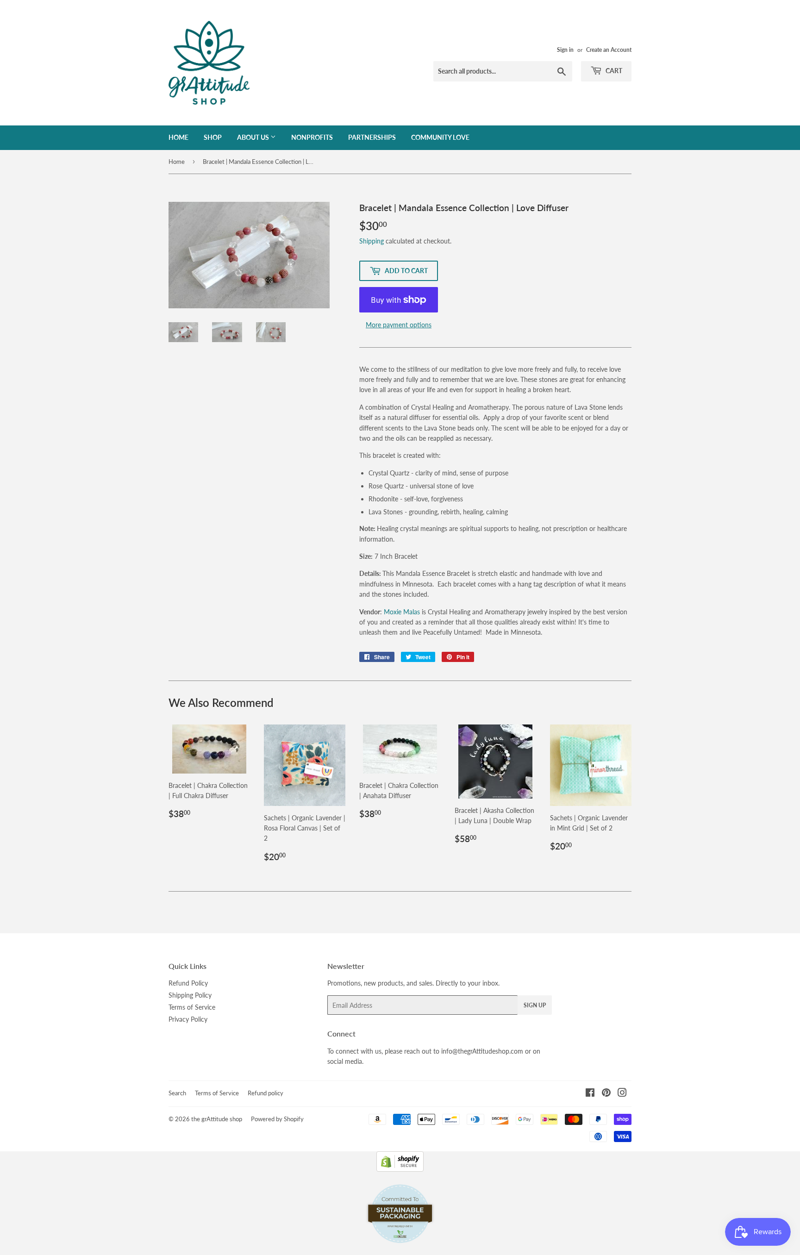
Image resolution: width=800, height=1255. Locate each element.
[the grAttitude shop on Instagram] (622, 1094)
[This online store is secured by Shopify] (400, 1169)
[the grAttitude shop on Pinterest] (606, 1094)
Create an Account (608, 49)
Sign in (565, 49)
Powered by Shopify (277, 1119)
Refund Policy (188, 983)
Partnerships (372, 137)
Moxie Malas (402, 612)
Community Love (440, 137)
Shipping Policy (190, 995)
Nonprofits (312, 137)
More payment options (398, 325)
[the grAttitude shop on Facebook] (590, 1094)
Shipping (371, 241)
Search (177, 1093)
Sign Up (535, 1005)
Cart (613, 71)
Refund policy (265, 1093)
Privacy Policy (188, 1019)
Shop (213, 137)
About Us (253, 137)
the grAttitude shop (216, 1119)
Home (178, 137)
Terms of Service (192, 1007)
